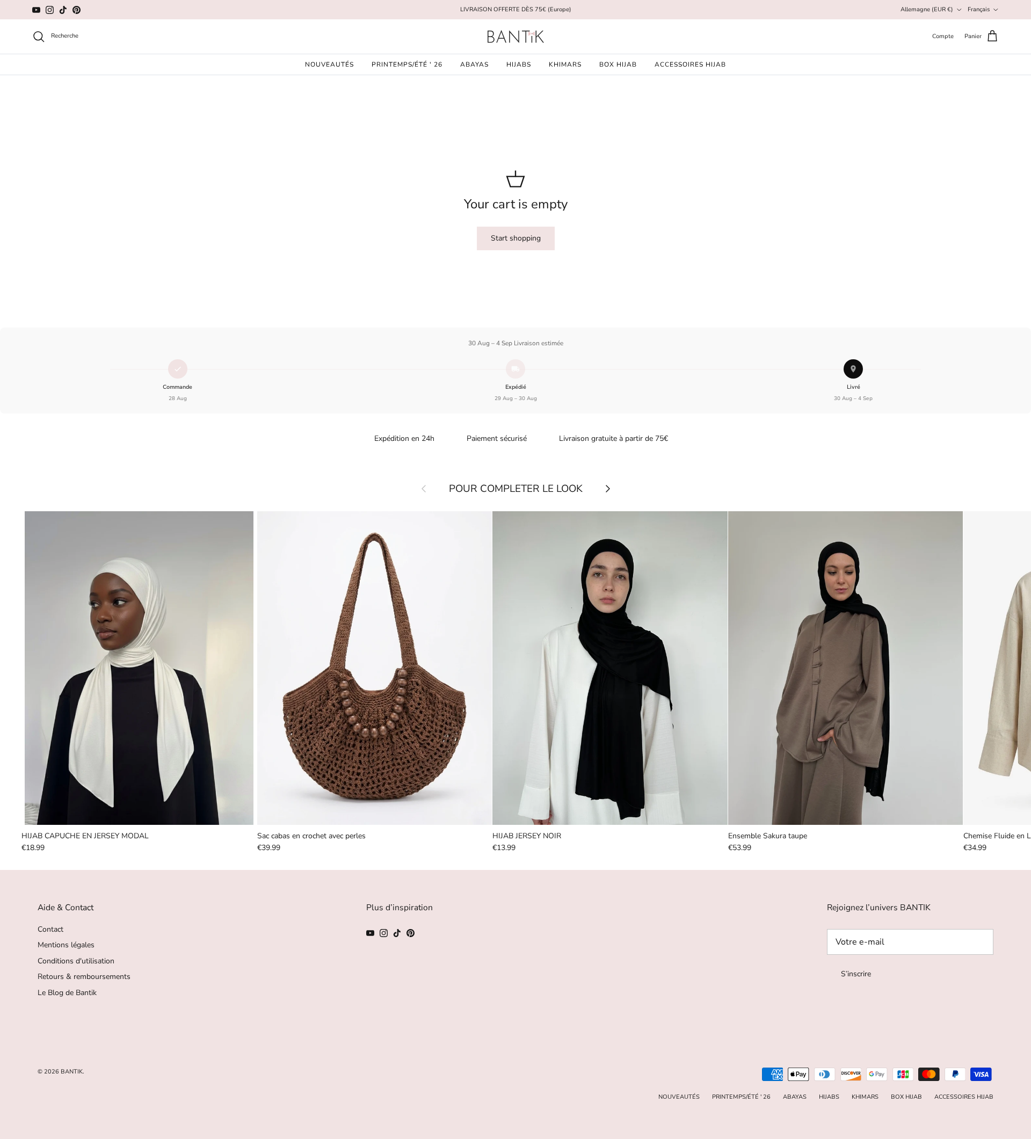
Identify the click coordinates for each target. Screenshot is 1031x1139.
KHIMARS (565, 64)
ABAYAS (474, 64)
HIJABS (518, 64)
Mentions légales (66, 945)
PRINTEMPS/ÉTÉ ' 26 (407, 64)
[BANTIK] (516, 36)
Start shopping (516, 238)
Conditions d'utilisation (76, 961)
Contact (50, 929)
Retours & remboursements (84, 976)
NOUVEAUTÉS (329, 64)
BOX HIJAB (618, 64)
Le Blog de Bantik (67, 993)
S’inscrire (856, 974)
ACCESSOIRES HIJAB (690, 64)
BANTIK (72, 1072)
